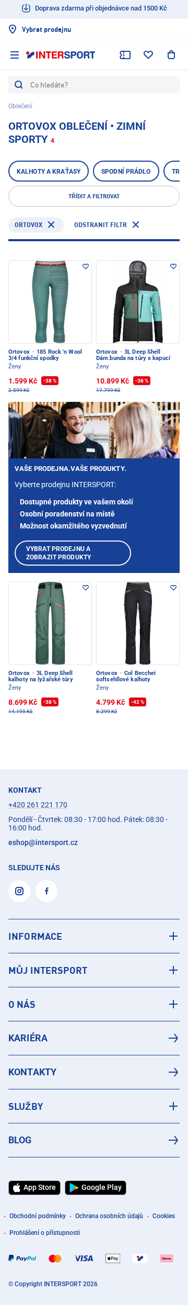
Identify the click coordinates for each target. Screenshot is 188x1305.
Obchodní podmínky (37, 1216)
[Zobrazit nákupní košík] (171, 55)
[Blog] (94, 1140)
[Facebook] (46, 891)
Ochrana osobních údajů (109, 1216)
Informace (35, 936)
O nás (22, 1004)
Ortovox (28, 225)
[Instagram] (19, 891)
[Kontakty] (94, 1072)
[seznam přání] (148, 55)
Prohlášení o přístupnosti (44, 1232)
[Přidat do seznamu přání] (85, 266)
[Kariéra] (94, 1038)
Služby (25, 1106)
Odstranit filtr (100, 225)
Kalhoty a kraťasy (48, 171)
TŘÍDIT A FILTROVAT (94, 196)
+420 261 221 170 (37, 805)
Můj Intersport (47, 970)
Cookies (163, 1216)
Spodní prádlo (126, 171)
